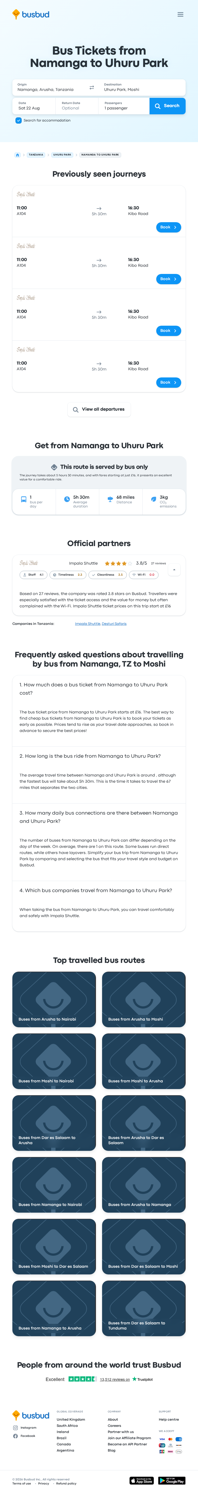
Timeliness (66, 575)
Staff (32, 575)
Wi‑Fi (141, 575)
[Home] (17, 155)
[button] (92, 87)
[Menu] (180, 14)
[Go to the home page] (30, 14)
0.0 (152, 575)
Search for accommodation (47, 120)
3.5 (120, 575)
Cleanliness (105, 575)
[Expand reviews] (174, 570)
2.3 (80, 575)
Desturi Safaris (114, 623)
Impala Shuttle (83, 563)
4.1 (41, 575)
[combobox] (48, 87)
